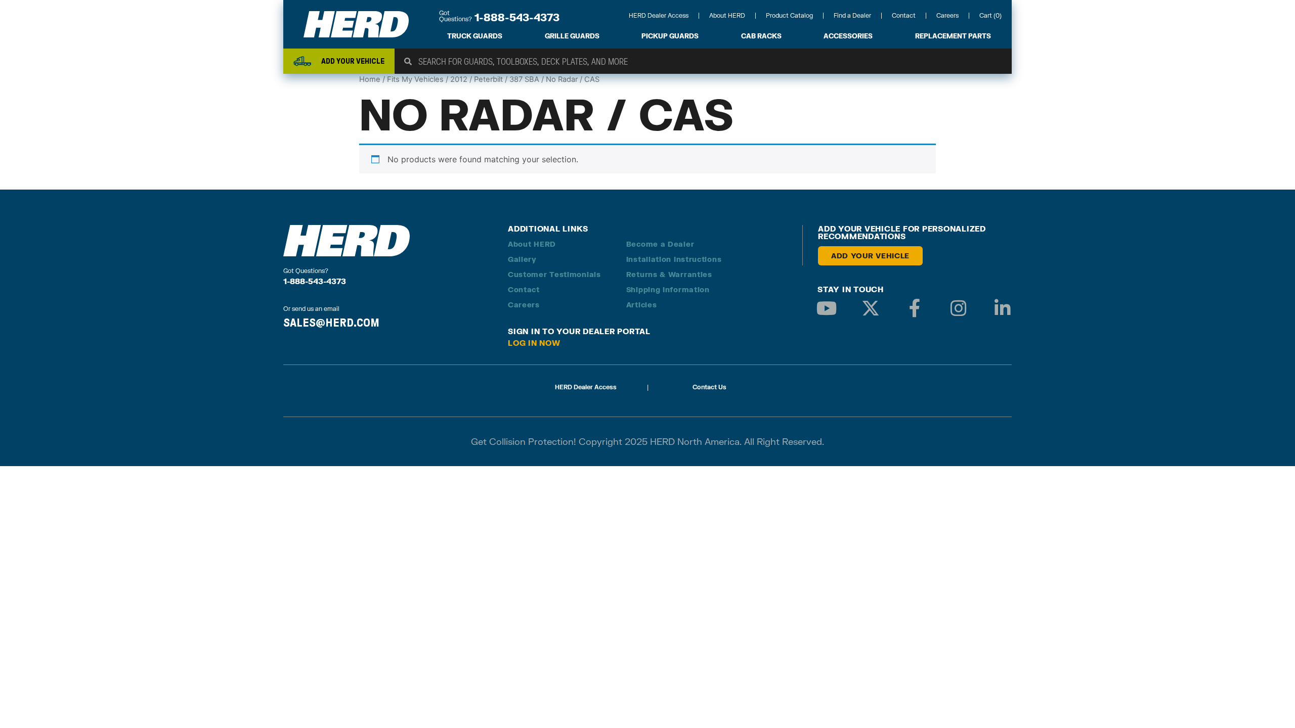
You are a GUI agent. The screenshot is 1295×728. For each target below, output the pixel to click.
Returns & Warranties (669, 274)
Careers (947, 15)
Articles (641, 304)
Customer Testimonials (554, 274)
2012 (458, 79)
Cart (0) (990, 15)
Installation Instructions (674, 259)
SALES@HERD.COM (331, 322)
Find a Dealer (852, 15)
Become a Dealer (660, 244)
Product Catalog (789, 15)
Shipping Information (668, 289)
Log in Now (534, 342)
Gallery (522, 259)
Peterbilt (488, 79)
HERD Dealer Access (658, 15)
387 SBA (524, 79)
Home (369, 79)
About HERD (727, 15)
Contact (904, 15)
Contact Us (709, 387)
